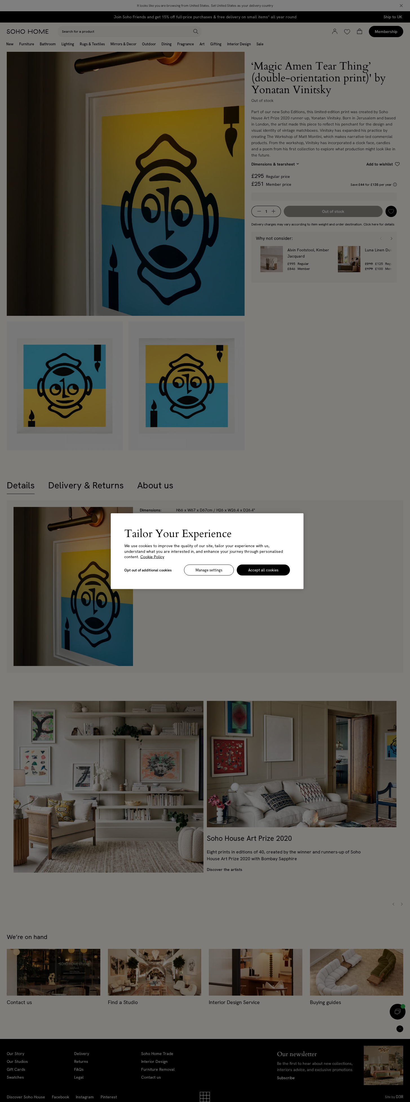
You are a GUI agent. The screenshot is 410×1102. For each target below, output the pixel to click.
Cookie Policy (152, 556)
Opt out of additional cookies (148, 570)
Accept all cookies (263, 569)
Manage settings (209, 569)
